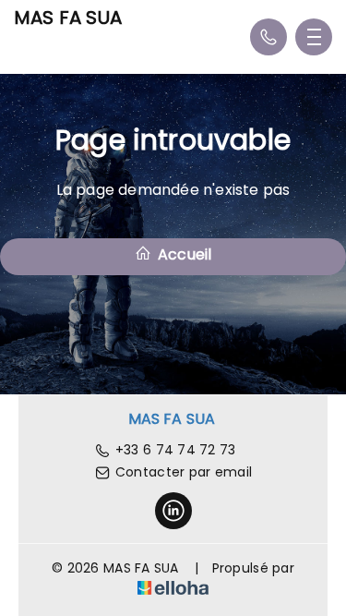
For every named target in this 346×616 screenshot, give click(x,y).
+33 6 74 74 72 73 (175, 450)
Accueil (183, 254)
